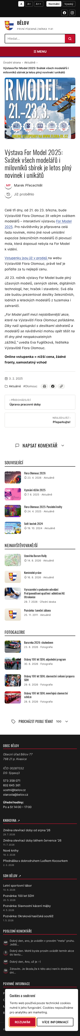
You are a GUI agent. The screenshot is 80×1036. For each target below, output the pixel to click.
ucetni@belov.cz (14, 790)
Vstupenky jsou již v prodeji (26, 258)
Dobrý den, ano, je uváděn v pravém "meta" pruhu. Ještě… (42, 942)
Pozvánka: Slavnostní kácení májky (27, 906)
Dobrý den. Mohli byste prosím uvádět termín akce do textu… (42, 952)
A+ (29, 3)
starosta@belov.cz (15, 794)
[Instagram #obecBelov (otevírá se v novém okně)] (72, 13)
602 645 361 (11, 785)
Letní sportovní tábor (17, 885)
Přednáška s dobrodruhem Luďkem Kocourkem (35, 861)
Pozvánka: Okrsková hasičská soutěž (28, 916)
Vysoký (68, 3)
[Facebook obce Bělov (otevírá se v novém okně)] (64, 13)
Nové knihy (10, 850)
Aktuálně (29, 62)
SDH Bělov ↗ (12, 875)
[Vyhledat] (70, 38)
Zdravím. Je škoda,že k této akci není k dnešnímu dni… (41, 970)
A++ (38, 3)
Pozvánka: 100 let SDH (18, 896)
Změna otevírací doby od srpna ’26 (26, 830)
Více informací (55, 1022)
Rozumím (22, 1022)
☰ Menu (40, 51)
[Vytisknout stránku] (44, 386)
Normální (54, 3)
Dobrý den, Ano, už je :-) (25, 961)
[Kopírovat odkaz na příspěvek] (61, 386)
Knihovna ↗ (11, 820)
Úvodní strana (12, 62)
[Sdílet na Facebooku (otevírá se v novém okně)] (53, 386)
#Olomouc (30, 386)
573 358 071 (11, 780)
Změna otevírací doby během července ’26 (32, 840)
